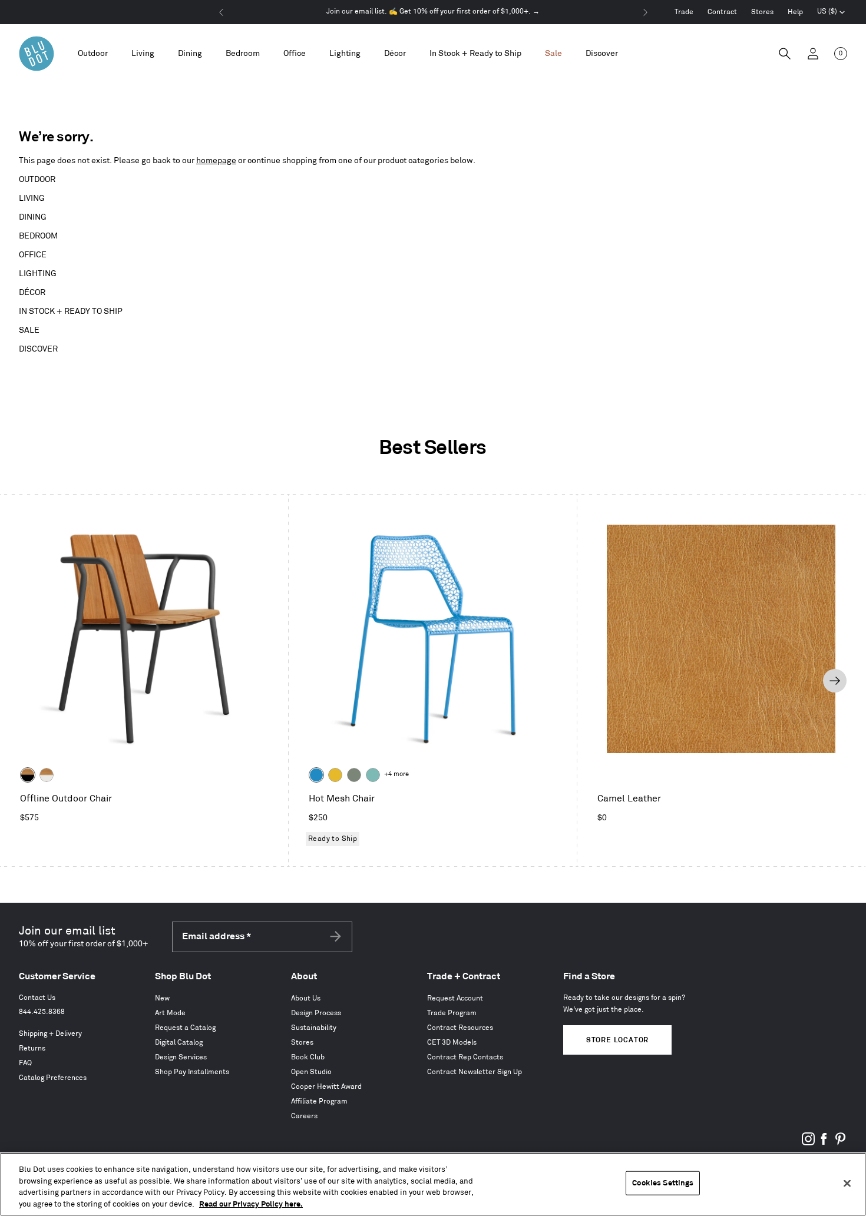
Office (33, 255)
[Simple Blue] (316, 775)
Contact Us (37, 998)
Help (795, 12)
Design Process (316, 1013)
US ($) (831, 13)
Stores (762, 12)
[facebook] (824, 1143)
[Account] (813, 54)
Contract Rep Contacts (465, 1057)
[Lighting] (345, 54)
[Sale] (553, 54)
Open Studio (311, 1072)
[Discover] (602, 54)
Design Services (181, 1057)
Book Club (308, 1057)
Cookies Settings (662, 1183)
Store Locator (617, 1040)
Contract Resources (460, 1028)
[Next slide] (835, 681)
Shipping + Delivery (50, 1034)
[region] (433, 1184)
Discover (38, 349)
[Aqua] (373, 775)
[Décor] (395, 54)
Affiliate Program (319, 1101)
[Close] (847, 1183)
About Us (305, 998)
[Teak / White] (46, 775)
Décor (32, 292)
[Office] (294, 54)
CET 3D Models (452, 1042)
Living (32, 198)
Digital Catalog (179, 1042)
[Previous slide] (30, 681)
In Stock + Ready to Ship (475, 53)
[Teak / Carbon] (27, 775)
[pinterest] (840, 1143)
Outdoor (37, 179)
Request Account (455, 998)
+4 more (396, 774)
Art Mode (170, 1013)
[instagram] (808, 1143)
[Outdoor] (93, 54)
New (162, 998)
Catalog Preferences (53, 1078)
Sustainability (313, 1028)
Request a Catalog (185, 1028)
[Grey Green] (354, 775)
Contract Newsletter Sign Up (474, 1072)
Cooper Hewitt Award (326, 1087)
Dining (33, 217)
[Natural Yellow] (335, 775)
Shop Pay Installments (192, 1072)
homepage (216, 160)
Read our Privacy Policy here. (251, 1203)
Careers (304, 1116)
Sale (29, 330)
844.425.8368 (42, 1012)
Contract (722, 12)
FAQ (25, 1063)
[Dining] (190, 54)
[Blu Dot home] (36, 53)
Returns (32, 1048)
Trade (684, 12)
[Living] (142, 54)
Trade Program (452, 1013)
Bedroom (38, 236)
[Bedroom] (243, 54)
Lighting (38, 273)
